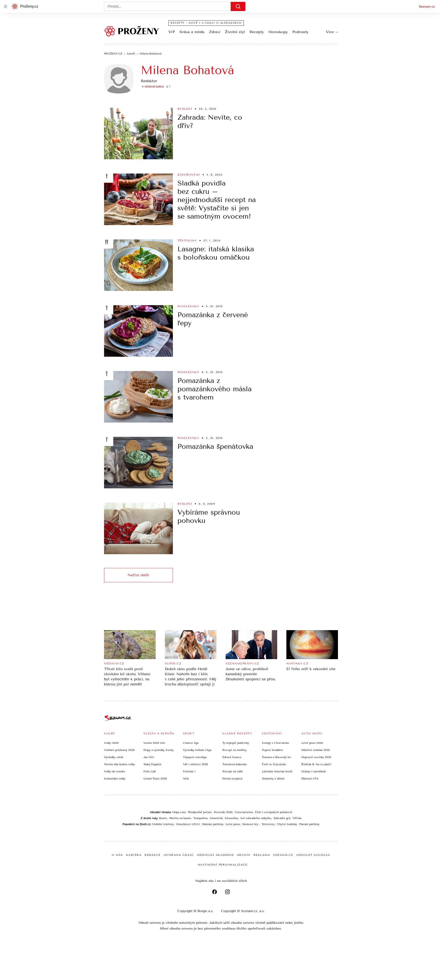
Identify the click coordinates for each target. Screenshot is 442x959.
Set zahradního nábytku (255, 818)
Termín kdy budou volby (119, 764)
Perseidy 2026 (223, 812)
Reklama (261, 855)
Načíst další (138, 575)
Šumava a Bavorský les (276, 757)
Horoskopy (278, 32)
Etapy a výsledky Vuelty (158, 750)
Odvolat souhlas (313, 855)
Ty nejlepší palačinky (235, 743)
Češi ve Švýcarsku (274, 764)
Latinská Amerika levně (277, 771)
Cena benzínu (244, 812)
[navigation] (5, 6)
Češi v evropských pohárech (273, 812)
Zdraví (214, 32)
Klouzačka (231, 818)
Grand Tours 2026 (155, 778)
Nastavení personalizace (222, 864)
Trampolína (200, 818)
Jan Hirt (148, 757)
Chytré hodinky (287, 824)
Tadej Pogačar (152, 764)
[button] (138, 133)
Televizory (268, 824)
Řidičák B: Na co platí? (316, 764)
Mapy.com (179, 812)
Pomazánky (188, 306)
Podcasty (300, 32)
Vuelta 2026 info (154, 743)
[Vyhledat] (238, 6)
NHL (186, 778)
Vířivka (297, 818)
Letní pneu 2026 (312, 743)
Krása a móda (192, 32)
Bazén (163, 818)
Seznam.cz (427, 6)
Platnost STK (310, 778)
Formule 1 (189, 771)
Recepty (257, 32)
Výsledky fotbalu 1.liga (197, 750)
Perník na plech (232, 778)
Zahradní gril (281, 818)
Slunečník (216, 818)
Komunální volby (114, 778)
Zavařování (188, 174)
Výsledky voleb (113, 757)
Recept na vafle (232, 771)
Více (330, 32)
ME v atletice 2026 (195, 764)
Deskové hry (250, 824)
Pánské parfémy (309, 824)
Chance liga (190, 743)
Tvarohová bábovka (234, 764)
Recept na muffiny (234, 750)
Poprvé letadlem (272, 750)
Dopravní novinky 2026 (316, 757)
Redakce (153, 855)
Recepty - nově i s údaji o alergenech (206, 22)
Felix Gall (149, 771)
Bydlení (184, 108)
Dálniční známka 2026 (315, 750)
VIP (172, 32)
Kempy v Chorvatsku (275, 743)
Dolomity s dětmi (273, 778)
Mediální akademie (215, 855)
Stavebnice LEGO (188, 824)
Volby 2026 (111, 743)
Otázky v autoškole (313, 771)
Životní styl (235, 32)
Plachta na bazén (180, 818)
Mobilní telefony (163, 824)
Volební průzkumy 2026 (119, 750)
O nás (117, 855)
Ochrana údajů (179, 855)
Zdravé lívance (231, 757)
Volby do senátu (114, 771)
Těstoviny (187, 240)
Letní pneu (233, 824)
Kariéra (134, 855)
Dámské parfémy (212, 824)
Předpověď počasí (200, 812)
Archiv (243, 855)
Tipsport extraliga (194, 757)
